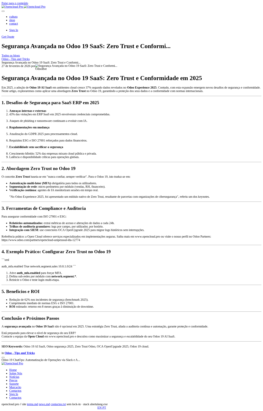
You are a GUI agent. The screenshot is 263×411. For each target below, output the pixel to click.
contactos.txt (58, 404)
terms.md (32, 404)
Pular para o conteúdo (15, 3)
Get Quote (8, 36)
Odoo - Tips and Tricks (16, 59)
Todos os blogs (11, 55)
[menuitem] (13, 370)
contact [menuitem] (13, 23)
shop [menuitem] (12, 20)
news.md (44, 404)
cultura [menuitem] (13, 16)
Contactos (15, 397)
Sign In (13, 30)
